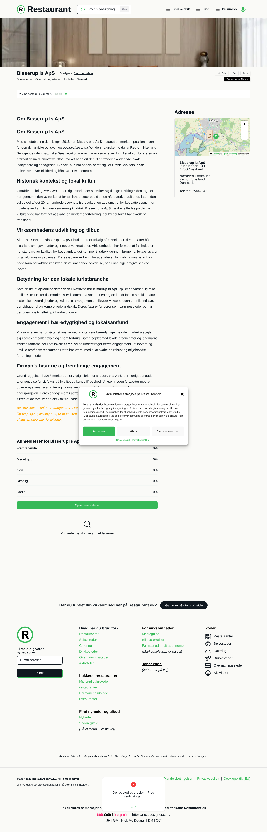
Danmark (46, 93)
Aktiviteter (86, 663)
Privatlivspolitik (140, 440)
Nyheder (85, 717)
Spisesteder (24, 79)
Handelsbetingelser (178, 779)
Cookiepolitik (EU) (237, 779)
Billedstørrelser (153, 640)
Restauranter (89, 634)
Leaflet (215, 154)
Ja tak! (39, 673)
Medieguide (150, 634)
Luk (133, 807)
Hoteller (69, 79)
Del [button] (234, 73)
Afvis (133, 431)
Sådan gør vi (88, 723)
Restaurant (49, 9)
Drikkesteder (88, 651)
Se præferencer (168, 431)
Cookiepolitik (123, 440)
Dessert (82, 79)
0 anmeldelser (83, 73)
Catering (85, 646)
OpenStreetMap (230, 154)
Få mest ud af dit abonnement (164, 646)
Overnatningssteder (48, 79)
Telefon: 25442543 (193, 191)
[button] (182, 394)
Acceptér (99, 431)
